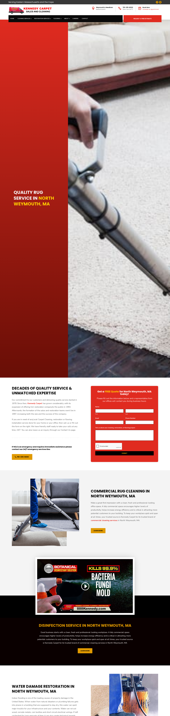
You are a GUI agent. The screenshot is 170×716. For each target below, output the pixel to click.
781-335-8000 (128, 7)
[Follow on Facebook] (157, 2)
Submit (124, 453)
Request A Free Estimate (142, 19)
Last (126, 414)
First (96, 414)
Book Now (146, 7)
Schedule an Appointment (151, 9)
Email (97, 418)
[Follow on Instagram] (160, 2)
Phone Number (130, 418)
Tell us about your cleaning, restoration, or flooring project (115, 428)
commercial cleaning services (104, 520)
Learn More (98, 531)
